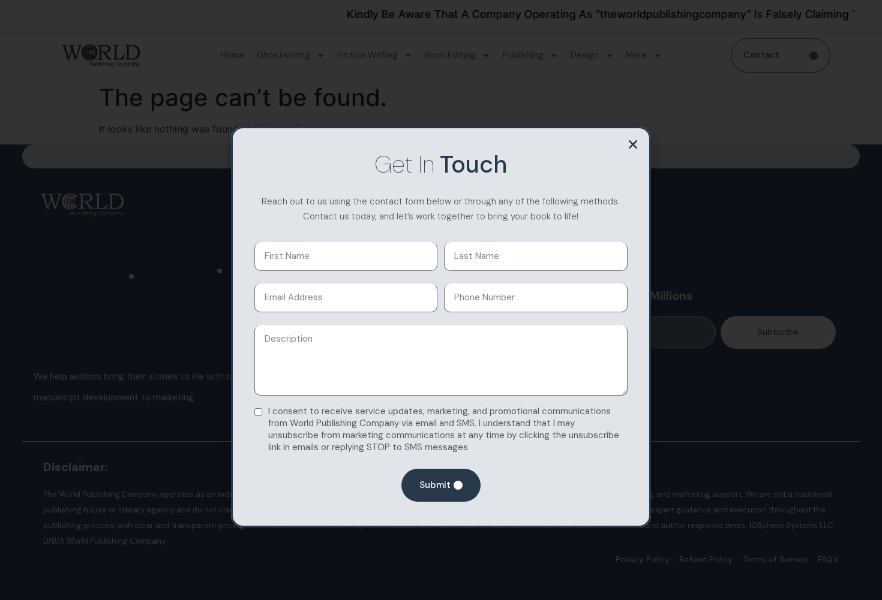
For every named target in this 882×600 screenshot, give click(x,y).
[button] (633, 144)
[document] (441, 300)
